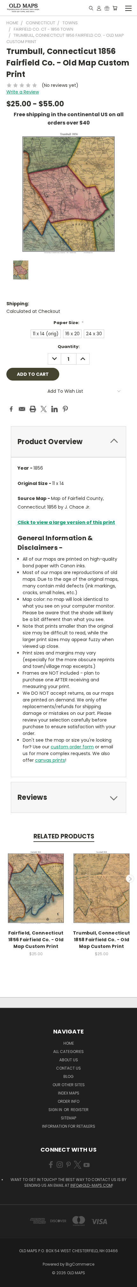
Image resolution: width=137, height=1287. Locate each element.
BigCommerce (80, 1264)
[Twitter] (43, 409)
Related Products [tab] (63, 836)
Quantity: (69, 347)
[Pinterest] (65, 409)
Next (130, 878)
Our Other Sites (69, 1084)
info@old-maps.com (91, 1185)
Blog (68, 1076)
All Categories (68, 1051)
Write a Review (22, 92)
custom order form (72, 747)
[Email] (22, 409)
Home (68, 1043)
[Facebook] (11, 409)
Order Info (68, 1101)
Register (80, 1109)
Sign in (55, 1109)
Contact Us (68, 1068)
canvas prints (50, 760)
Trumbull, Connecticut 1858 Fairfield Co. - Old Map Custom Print (101, 940)
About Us (68, 1060)
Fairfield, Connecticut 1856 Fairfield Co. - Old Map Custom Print (36, 940)
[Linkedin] (54, 409)
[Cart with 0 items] (115, 8)
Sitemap (68, 1118)
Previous (7, 878)
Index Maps (68, 1093)
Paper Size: (69, 323)
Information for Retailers (68, 1126)
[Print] (33, 409)
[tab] (68, 441)
